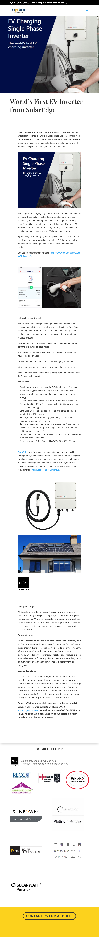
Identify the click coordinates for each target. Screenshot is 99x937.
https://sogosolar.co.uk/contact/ (46, 470)
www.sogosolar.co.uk (29, 710)
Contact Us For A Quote (49, 916)
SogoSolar (23, 452)
